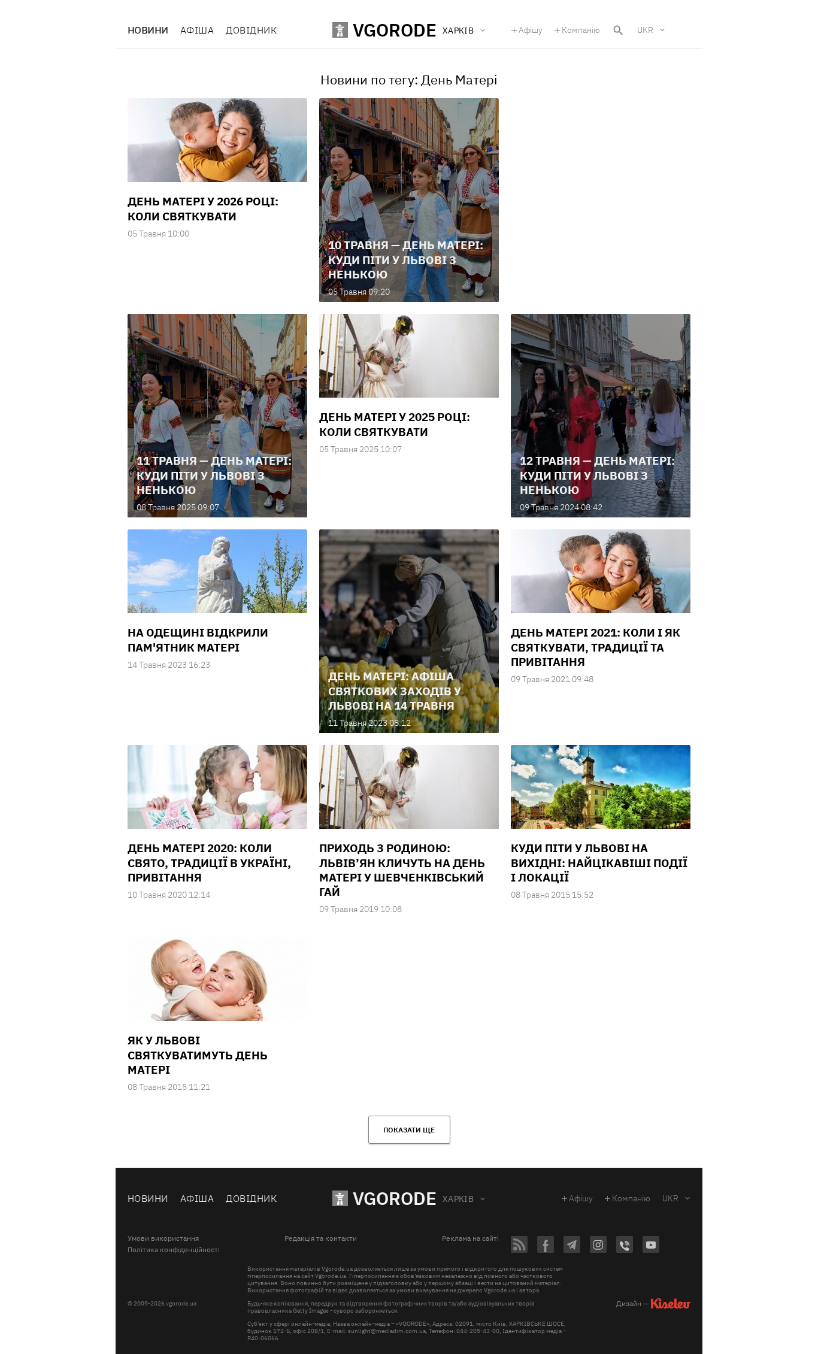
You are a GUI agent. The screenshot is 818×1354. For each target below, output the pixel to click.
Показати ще (409, 1129)
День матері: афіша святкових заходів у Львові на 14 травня (394, 691)
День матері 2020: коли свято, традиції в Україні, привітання (209, 863)
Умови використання (163, 1238)
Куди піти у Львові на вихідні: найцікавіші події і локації (599, 863)
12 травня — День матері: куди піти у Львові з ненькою (597, 475)
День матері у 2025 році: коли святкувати (394, 424)
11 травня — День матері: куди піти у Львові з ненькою (214, 475)
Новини (148, 30)
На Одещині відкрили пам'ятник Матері (198, 639)
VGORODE (395, 1198)
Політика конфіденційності (174, 1249)
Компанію (581, 30)
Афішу (531, 30)
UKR (645, 30)
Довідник (251, 30)
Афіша (197, 30)
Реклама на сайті (470, 1238)
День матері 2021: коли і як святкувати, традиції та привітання (595, 647)
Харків (458, 1199)
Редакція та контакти (320, 1238)
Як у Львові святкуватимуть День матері (198, 1055)
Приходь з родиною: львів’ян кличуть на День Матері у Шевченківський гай (402, 870)
